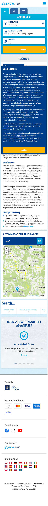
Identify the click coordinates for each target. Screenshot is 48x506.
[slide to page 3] (24, 364)
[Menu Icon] (44, 4)
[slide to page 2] (20, 364)
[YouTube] (20, 430)
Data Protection (24, 483)
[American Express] (36, 406)
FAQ (35, 486)
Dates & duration (15, 31)
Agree (16, 110)
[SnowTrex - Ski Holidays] (12, 447)
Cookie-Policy (18, 129)
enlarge (39, 241)
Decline (26, 115)
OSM (37, 296)
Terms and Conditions (20, 486)
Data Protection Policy (28, 141)
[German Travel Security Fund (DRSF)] (7, 387)
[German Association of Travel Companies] (15, 388)
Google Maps (28, 226)
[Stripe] (8, 412)
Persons (11, 39)
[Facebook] (7, 430)
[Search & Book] (5, 11)
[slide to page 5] (32, 364)
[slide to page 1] (16, 364)
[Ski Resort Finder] (14, 11)
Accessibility (39, 483)
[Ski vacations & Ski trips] (11, 3)
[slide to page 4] (28, 364)
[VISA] (27, 406)
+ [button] (6, 248)
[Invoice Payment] (8, 406)
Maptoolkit (31, 296)
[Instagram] (13, 430)
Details (24, 355)
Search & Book (24, 17)
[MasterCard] (18, 406)
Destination (13, 22)
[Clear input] (43, 23)
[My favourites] (24, 11)
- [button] (6, 252)
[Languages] (6, 463)
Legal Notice (21, 136)
